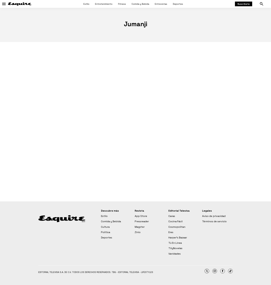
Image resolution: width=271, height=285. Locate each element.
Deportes (178, 4)
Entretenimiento (103, 4)
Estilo (86, 4)
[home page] (19, 4)
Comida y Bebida (140, 4)
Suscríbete (243, 4)
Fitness (122, 4)
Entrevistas (161, 4)
